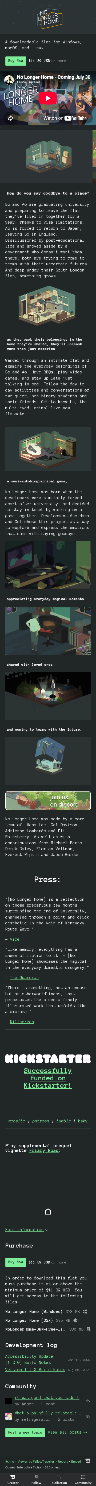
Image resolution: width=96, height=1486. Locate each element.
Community (83, 1483)
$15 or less (52, 1467)
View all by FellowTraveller (36, 1461)
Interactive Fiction (30, 1467)
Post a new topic (25, 1432)
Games (10, 1467)
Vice (15, 939)
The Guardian (24, 977)
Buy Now (15, 61)
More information (24, 1230)
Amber (28, 1404)
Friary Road (44, 1150)
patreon (41, 1121)
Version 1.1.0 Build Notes (35, 1370)
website (17, 1121)
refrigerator (36, 1419)
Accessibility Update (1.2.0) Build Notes (29, 1359)
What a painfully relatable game (52, 1413)
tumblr (64, 1121)
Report (63, 1461)
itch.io (9, 1461)
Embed (76, 1461)
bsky (83, 1121)
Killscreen (22, 1022)
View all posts (65, 1432)
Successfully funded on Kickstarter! (48, 1078)
